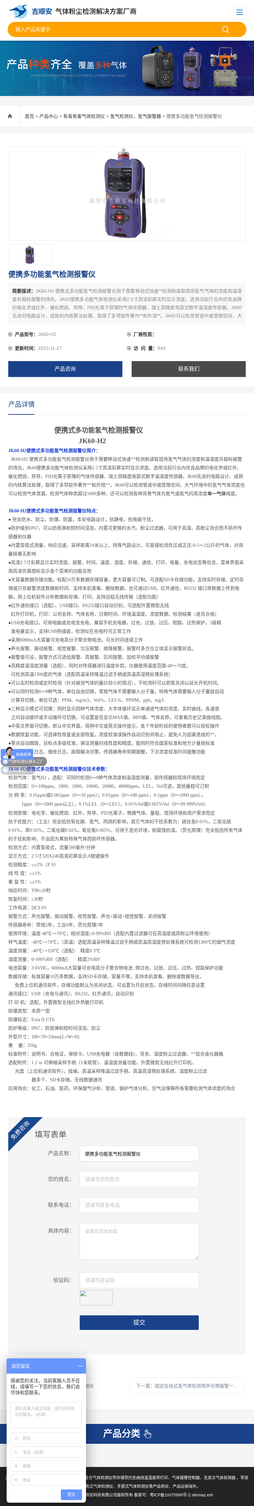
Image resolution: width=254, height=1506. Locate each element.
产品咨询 (65, 369)
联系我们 (188, 369)
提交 (139, 1322)
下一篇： (189, 1385)
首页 (29, 116)
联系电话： (61, 1205)
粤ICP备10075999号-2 (170, 1495)
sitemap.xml (202, 1495)
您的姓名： (61, 1179)
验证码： (63, 1280)
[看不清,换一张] (96, 1296)
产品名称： (61, 1153)
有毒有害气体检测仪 (84, 116)
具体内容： (61, 1231)
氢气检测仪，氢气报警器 (135, 116)
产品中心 (48, 116)
